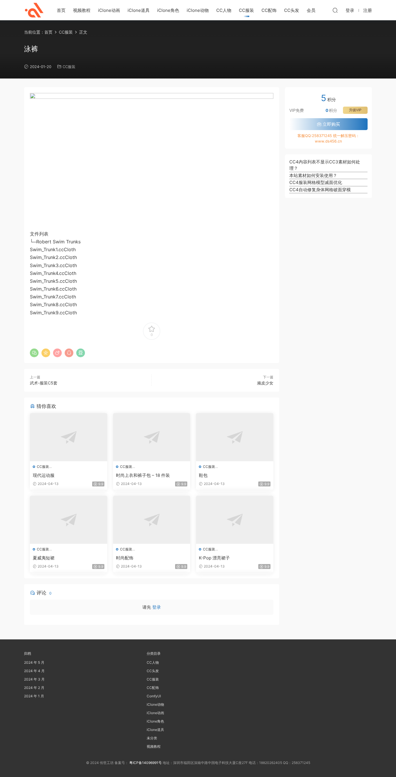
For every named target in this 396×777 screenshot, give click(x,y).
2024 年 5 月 (34, 662)
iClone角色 (168, 10)
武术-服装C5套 (43, 382)
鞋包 (203, 475)
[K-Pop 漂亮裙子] (234, 520)
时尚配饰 (124, 558)
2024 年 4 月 (34, 671)
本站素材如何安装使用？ (313, 175)
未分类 (152, 738)
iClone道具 (139, 10)
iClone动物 (198, 10)
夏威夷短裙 (44, 558)
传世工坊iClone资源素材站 (34, 10)
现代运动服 (44, 475)
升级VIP (355, 110)
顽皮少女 (265, 382)
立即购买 (330, 124)
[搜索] (335, 10)
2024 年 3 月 (34, 679)
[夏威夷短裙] (68, 520)
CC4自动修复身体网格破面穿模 (320, 189)
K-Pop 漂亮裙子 (214, 558)
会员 (311, 10)
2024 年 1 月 (34, 696)
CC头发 (291, 10)
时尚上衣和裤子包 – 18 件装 (143, 475)
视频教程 (81, 10)
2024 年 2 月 (34, 687)
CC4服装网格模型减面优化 (315, 182)
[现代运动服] (68, 437)
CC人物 (223, 10)
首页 (61, 10)
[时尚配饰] (151, 520)
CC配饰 (269, 10)
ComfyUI (154, 696)
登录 (156, 607)
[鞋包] (234, 437)
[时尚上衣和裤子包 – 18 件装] (151, 437)
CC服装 (246, 10)
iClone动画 (109, 10)
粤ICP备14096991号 (145, 762)
